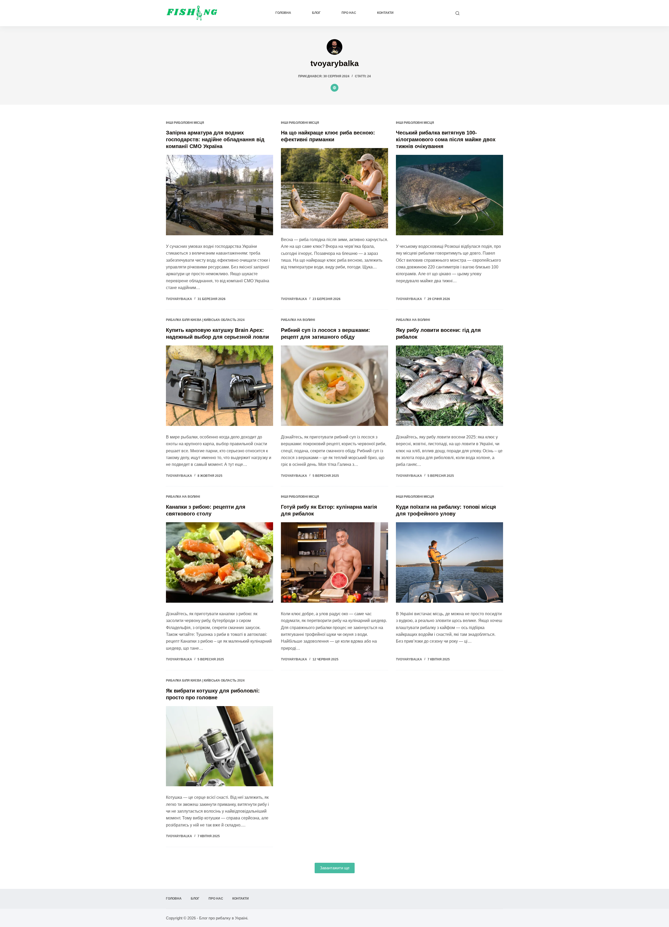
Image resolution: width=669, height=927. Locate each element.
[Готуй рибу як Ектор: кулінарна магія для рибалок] (334, 562)
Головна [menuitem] (283, 13)
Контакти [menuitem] (385, 13)
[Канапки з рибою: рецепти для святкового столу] (219, 562)
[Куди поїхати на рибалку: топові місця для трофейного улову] (449, 562)
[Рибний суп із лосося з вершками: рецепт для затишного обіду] (334, 385)
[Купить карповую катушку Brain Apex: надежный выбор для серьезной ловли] (219, 385)
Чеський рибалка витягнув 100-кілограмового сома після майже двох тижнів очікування (445, 139)
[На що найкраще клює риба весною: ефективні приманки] (334, 188)
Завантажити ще (334, 868)
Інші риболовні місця (185, 123)
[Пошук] (457, 13)
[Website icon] (334, 88)
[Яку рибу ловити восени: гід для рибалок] (449, 385)
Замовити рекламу (484, 13)
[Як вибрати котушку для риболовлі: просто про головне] (219, 746)
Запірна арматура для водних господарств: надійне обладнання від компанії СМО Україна (215, 139)
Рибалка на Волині (298, 320)
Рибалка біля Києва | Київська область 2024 (205, 320)
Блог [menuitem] (316, 13)
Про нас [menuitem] (349, 13)
